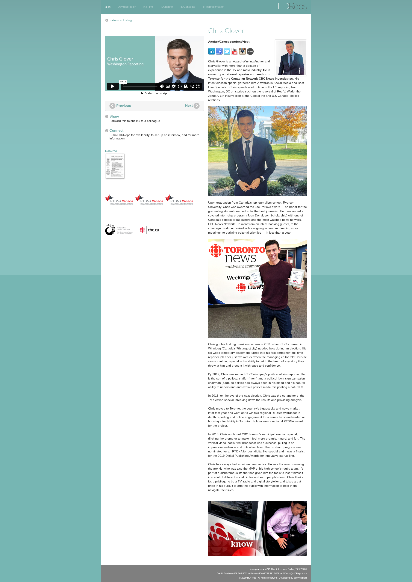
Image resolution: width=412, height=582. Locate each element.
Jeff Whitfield (300, 577)
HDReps (283, 5)
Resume (111, 151)
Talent (107, 7)
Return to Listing (120, 20)
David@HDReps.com (295, 573)
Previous (123, 105)
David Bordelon (127, 7)
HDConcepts (187, 7)
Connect (116, 130)
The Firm (147, 7)
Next (189, 105)
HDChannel (166, 7)
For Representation (212, 7)
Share (114, 116)
